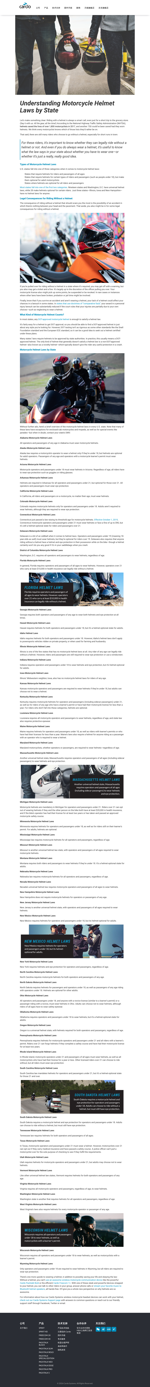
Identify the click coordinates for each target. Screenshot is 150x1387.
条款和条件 (62, 1346)
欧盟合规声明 (63, 1342)
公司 (38, 8)
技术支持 (56, 8)
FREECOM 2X (45, 1335)
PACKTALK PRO (45, 1369)
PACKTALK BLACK (43, 1343)
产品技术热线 (63, 1328)
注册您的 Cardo (64, 1332)
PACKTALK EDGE (46, 1365)
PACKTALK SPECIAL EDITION (46, 1357)
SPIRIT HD (43, 1332)
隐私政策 (61, 1350)
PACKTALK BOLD (46, 1352)
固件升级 (68, 8)
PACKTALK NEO (46, 1362)
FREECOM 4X (45, 1339)
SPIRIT (42, 1328)
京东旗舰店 (104, 8)
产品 (46, 8)
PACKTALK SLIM (46, 1348)
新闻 (78, 8)
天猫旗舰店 (89, 8)
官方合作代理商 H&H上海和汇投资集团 (84, 1330)
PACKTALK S (44, 1373)
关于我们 (23, 1328)
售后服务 (61, 1339)
